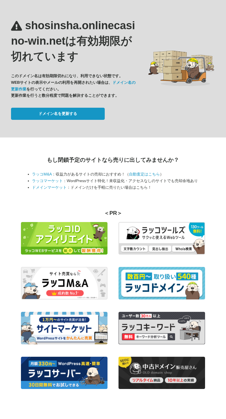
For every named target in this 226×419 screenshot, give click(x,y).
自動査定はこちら (144, 174)
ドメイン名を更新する (58, 113)
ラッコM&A (42, 174)
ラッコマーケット (47, 181)
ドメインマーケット (49, 187)
